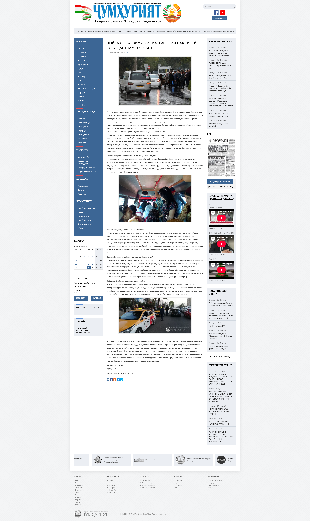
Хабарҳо (82, 104)
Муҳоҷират (83, 64)
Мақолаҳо (82, 138)
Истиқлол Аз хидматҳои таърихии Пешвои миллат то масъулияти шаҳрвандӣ (221, 315)
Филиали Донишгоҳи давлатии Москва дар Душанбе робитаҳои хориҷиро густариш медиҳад (221, 102)
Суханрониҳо (84, 122)
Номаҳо (81, 100)
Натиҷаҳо (97, 298)
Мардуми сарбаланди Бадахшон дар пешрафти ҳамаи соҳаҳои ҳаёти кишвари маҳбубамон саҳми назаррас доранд (152, 31)
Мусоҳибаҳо (83, 134)
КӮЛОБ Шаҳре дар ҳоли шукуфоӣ (219, 124)
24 (76, 268)
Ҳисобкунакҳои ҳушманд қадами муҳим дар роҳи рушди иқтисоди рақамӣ (219, 53)
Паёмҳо (81, 118)
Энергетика (83, 60)
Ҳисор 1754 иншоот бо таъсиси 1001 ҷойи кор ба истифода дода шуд (220, 88)
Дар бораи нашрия (86, 208)
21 (93, 264)
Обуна (80, 228)
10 (76, 260)
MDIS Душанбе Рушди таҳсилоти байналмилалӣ (219, 114)
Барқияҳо (82, 142)
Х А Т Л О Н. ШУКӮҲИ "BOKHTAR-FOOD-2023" (219, 422)
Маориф (81, 76)
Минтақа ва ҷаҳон (86, 88)
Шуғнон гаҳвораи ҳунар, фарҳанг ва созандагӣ (219, 347)
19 (84, 264)
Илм (79, 72)
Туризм (81, 96)
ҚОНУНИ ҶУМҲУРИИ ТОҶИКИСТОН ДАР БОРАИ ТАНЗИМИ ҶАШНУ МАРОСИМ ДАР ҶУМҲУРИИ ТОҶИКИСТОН (221, 437)
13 (89, 260)
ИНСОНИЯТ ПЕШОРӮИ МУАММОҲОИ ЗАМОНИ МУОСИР (219, 411)
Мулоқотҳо (83, 126)
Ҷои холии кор (84, 224)
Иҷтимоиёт (83, 56)
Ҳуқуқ (80, 68)
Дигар (177, 488)
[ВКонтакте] (108, 379)
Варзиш (81, 84)
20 (89, 264)
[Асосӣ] (129, 14)
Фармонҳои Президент (83, 162)
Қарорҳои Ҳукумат (86, 167)
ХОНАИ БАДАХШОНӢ (218, 326)
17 (76, 264)
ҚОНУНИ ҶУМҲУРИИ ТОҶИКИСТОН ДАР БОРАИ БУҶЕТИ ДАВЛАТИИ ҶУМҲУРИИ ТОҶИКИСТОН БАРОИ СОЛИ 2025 (220, 379)
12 (84, 260)
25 (80, 268)
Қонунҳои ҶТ (84, 157)
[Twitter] (121, 379)
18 (80, 264)
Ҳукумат (81, 190)
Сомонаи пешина (219, 18)
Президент (83, 186)
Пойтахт (82, 80)
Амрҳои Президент (87, 171)
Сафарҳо (82, 130)
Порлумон (82, 194)
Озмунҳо (82, 212)
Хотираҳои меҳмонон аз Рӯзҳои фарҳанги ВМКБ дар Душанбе (220, 336)
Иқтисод (82, 52)
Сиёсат (81, 48)
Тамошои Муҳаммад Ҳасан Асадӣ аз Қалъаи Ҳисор (220, 76)
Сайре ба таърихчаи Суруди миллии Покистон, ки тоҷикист (221, 304)
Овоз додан (81, 298)
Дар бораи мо (84, 220)
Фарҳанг (81, 92)
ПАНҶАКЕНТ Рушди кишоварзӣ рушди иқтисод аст (220, 65)
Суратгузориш (84, 216)
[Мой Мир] (118, 379)
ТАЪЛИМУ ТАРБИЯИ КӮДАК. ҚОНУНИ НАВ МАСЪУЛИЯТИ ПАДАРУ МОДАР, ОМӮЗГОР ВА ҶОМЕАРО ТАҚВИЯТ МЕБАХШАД (221, 396)
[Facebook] (111, 379)
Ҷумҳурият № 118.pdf (221, 181)
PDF (79, 232)
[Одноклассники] (114, 379)
